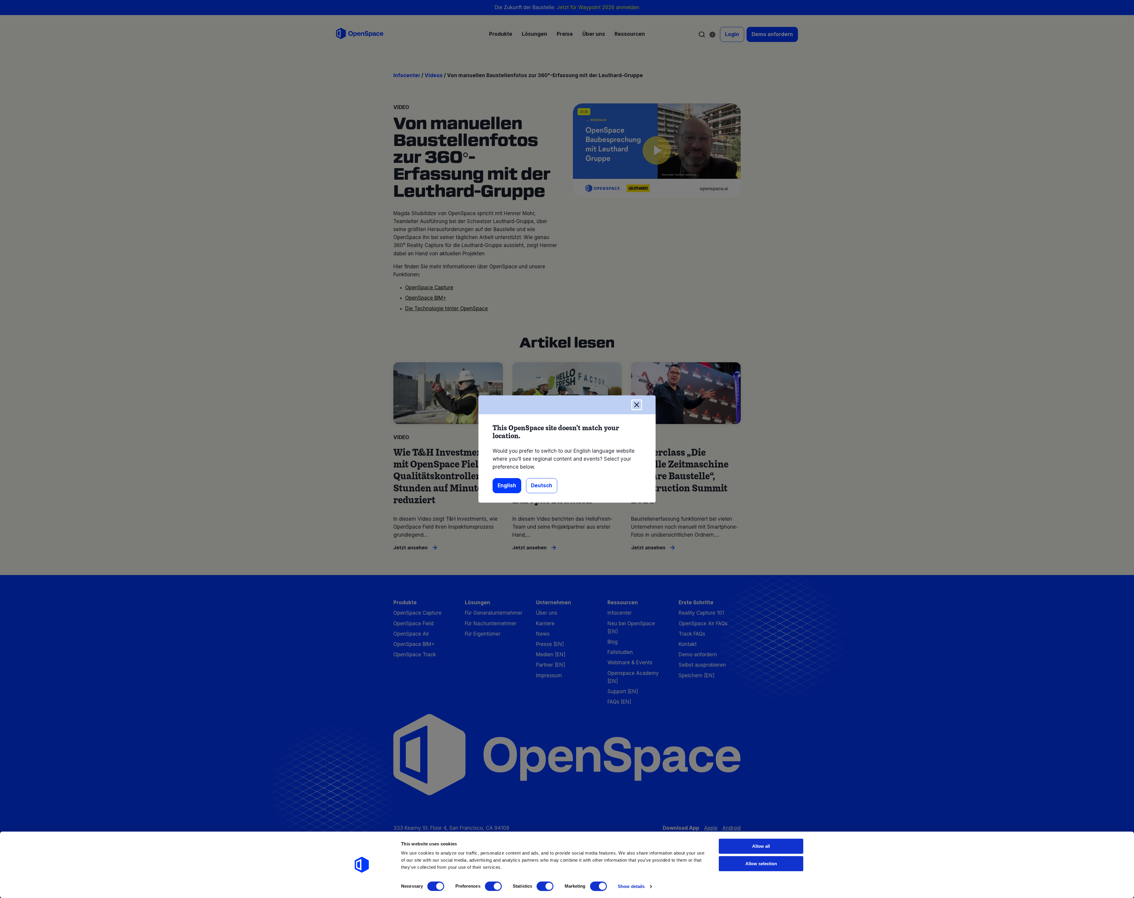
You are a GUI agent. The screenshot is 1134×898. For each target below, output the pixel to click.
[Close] (636, 405)
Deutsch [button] (541, 485)
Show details (631, 886)
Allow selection (761, 863)
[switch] (493, 886)
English (507, 485)
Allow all (761, 846)
